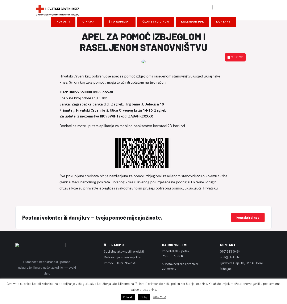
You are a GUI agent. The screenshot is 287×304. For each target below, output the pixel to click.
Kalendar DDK (192, 21)
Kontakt (223, 21)
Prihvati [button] (128, 297)
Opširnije (159, 297)
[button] (89, 22)
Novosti (63, 21)
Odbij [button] (144, 297)
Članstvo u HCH (155, 21)
